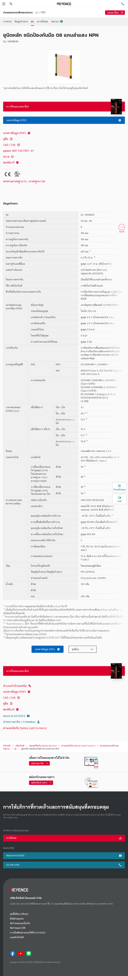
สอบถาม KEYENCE (14, 715)
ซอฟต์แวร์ (8, 162)
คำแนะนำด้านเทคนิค (15, 685)
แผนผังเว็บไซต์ (17, 937)
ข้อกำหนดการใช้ (17, 928)
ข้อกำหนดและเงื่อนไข (20, 923)
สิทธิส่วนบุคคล (17, 918)
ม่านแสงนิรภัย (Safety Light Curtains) (25, 728)
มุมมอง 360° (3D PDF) (16, 150)
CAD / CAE (9, 144)
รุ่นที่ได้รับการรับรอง (19, 914)
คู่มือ (5, 138)
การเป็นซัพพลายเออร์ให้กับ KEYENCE (27, 932)
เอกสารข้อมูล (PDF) (14, 133)
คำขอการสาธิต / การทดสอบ (19, 721)
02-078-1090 (12, 865)
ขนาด (6, 156)
